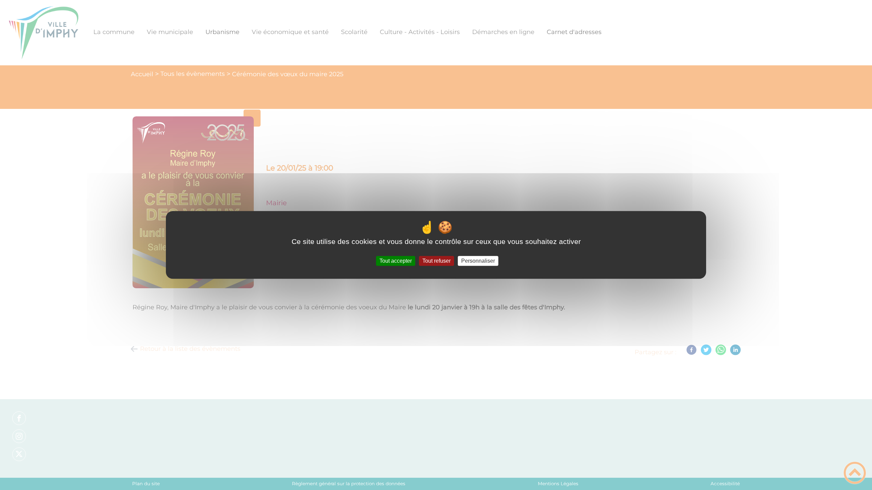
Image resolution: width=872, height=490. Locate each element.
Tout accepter (395, 261)
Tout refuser (436, 261)
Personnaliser (478, 261)
